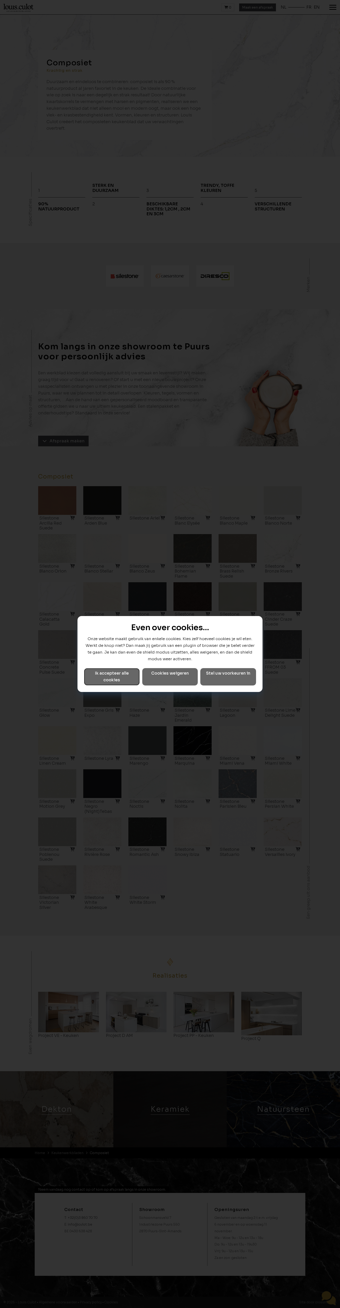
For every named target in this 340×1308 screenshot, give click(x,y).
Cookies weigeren (170, 673)
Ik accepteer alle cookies (112, 676)
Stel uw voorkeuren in (228, 673)
